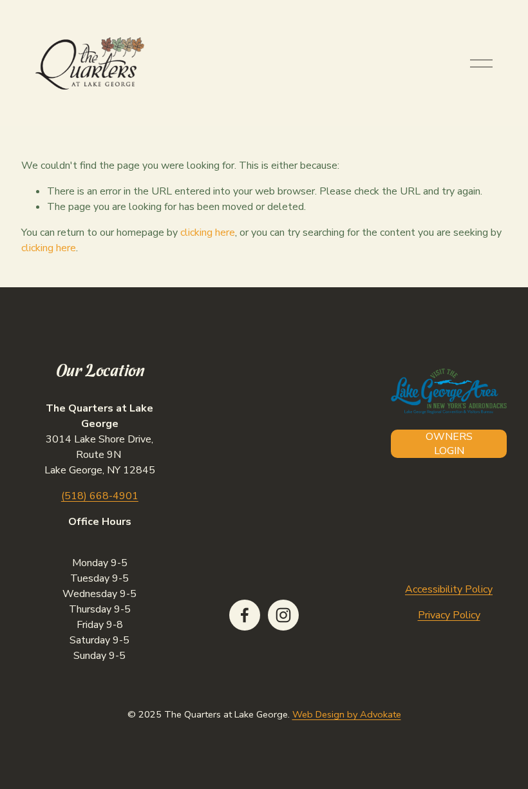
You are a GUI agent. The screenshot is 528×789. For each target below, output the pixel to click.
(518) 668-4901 (99, 496)
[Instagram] (283, 615)
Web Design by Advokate (346, 714)
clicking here (207, 232)
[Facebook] (244, 615)
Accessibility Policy (449, 589)
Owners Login (449, 444)
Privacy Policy (449, 615)
